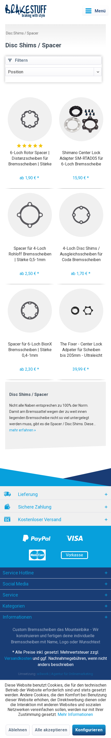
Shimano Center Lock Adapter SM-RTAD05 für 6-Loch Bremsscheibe (81, 158)
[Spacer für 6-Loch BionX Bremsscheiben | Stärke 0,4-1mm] (30, 311)
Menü (100, 10)
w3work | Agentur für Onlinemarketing (65, 674)
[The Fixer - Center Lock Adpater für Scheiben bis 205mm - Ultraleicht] (81, 311)
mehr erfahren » (22, 430)
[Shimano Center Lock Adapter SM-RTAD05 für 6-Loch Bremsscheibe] (81, 119)
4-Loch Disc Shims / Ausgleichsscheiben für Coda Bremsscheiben (81, 254)
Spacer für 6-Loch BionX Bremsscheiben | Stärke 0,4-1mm (30, 350)
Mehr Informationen (75, 714)
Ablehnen (18, 729)
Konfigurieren (88, 729)
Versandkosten (18, 658)
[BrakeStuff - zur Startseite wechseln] (25, 11)
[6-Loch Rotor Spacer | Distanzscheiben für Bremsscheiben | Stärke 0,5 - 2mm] (30, 119)
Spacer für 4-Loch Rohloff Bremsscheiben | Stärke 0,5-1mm (30, 254)
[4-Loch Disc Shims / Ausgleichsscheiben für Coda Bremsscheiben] (81, 215)
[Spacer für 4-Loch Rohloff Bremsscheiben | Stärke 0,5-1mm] (30, 215)
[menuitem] (95, 11)
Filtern (21, 60)
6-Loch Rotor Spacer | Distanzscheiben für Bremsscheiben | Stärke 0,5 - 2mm (30, 158)
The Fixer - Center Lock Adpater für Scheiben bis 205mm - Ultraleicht (81, 350)
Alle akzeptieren (51, 729)
